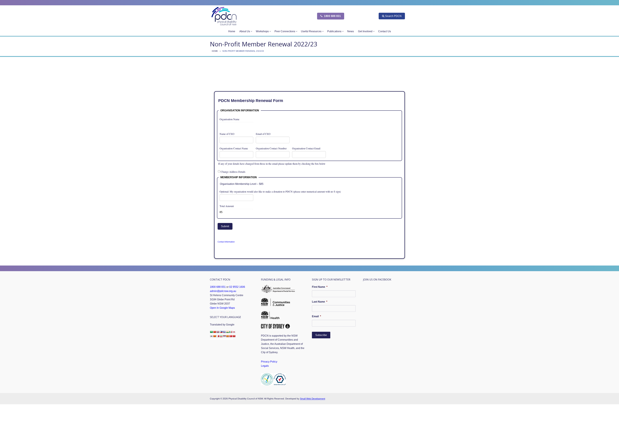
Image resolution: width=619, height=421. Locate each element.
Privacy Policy (269, 361)
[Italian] (230, 332)
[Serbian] (224, 336)
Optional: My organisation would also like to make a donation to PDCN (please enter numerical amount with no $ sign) (280, 191)
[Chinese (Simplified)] (214, 332)
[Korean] (211, 336)
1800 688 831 (332, 16)
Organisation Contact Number (271, 148)
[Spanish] (227, 336)
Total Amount (227, 206)
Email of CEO (263, 133)
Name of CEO (227, 133)
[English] (217, 332)
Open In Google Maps (222, 307)
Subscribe (321, 335)
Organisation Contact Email (306, 148)
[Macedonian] (214, 336)
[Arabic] (211, 332)
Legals (265, 365)
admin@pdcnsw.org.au (223, 291)
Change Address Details (233, 171)
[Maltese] (217, 336)
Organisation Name (229, 119)
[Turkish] (230, 336)
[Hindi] (227, 332)
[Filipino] (221, 332)
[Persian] (221, 336)
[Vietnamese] (233, 336)
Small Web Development (312, 398)
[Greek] (224, 332)
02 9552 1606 (237, 287)
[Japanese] (233, 332)
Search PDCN (393, 16)
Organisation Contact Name (234, 148)
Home (215, 51)
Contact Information (226, 242)
